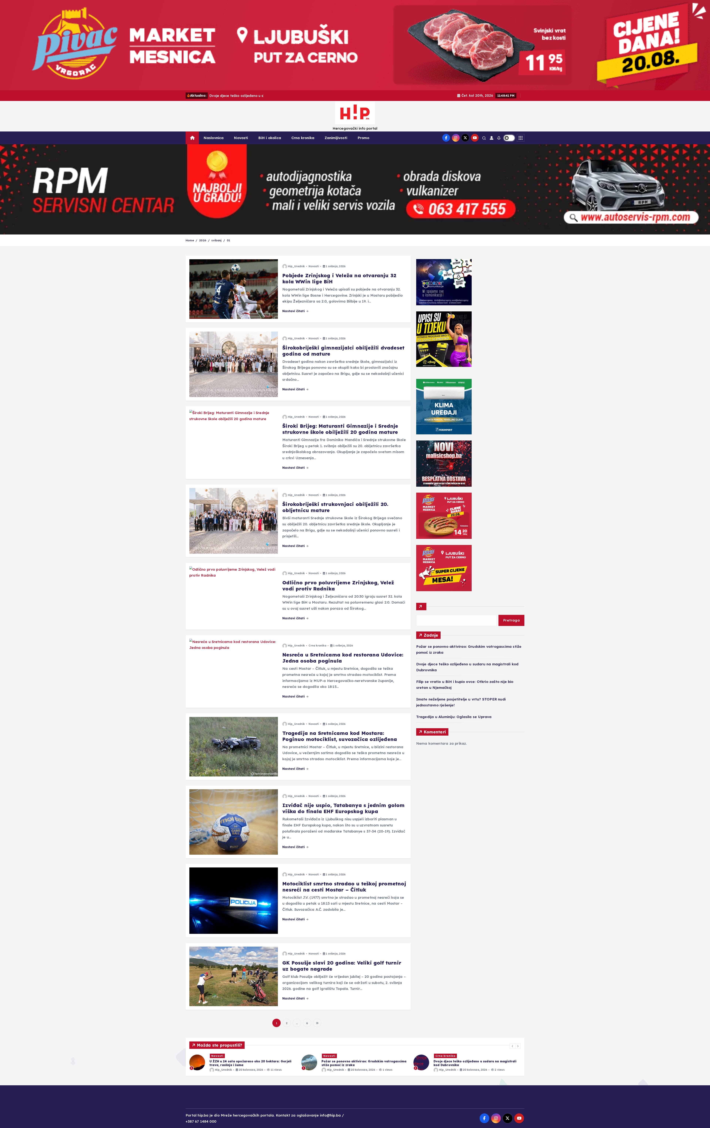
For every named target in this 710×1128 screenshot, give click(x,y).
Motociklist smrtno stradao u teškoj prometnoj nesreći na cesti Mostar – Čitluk (344, 887)
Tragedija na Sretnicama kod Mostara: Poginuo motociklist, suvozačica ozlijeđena (339, 736)
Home (190, 240)
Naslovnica (214, 138)
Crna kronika (302, 138)
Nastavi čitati (294, 311)
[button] (512, 1046)
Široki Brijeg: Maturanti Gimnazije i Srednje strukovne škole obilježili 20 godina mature (340, 429)
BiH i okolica (269, 138)
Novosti (241, 138)
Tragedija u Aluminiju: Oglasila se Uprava (454, 717)
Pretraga (511, 620)
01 (228, 240)
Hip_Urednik (296, 266)
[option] (243, 1062)
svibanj (216, 240)
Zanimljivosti (336, 138)
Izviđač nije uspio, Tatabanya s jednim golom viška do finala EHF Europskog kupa (343, 808)
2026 (202, 240)
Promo (363, 138)
